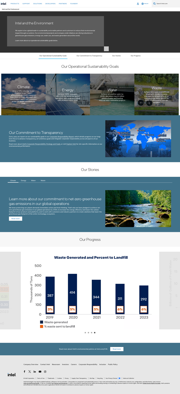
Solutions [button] (37, 4)
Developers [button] (50, 4)
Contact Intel (45, 364)
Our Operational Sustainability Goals (53, 56)
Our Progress (136, 56)
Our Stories (116, 56)
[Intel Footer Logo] (12, 375)
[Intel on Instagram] (45, 372)
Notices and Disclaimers (61, 383)
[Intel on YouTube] (40, 372)
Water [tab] (33, 181)
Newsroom (56, 364)
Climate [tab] (13, 181)
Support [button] (26, 4)
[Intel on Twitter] (29, 372)
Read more (117, 349)
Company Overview (31, 364)
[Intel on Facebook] (24, 372)
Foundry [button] (74, 4)
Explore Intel (71, 144)
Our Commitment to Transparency (89, 56)
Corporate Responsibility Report (62, 137)
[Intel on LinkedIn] (35, 372)
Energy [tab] (23, 181)
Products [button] (15, 4)
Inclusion (102, 364)
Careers (74, 364)
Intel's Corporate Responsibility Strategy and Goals (41, 144)
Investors (65, 364)
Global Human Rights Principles (151, 383)
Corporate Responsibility (88, 364)
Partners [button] (63, 4)
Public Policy (113, 364)
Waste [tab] (43, 181)
